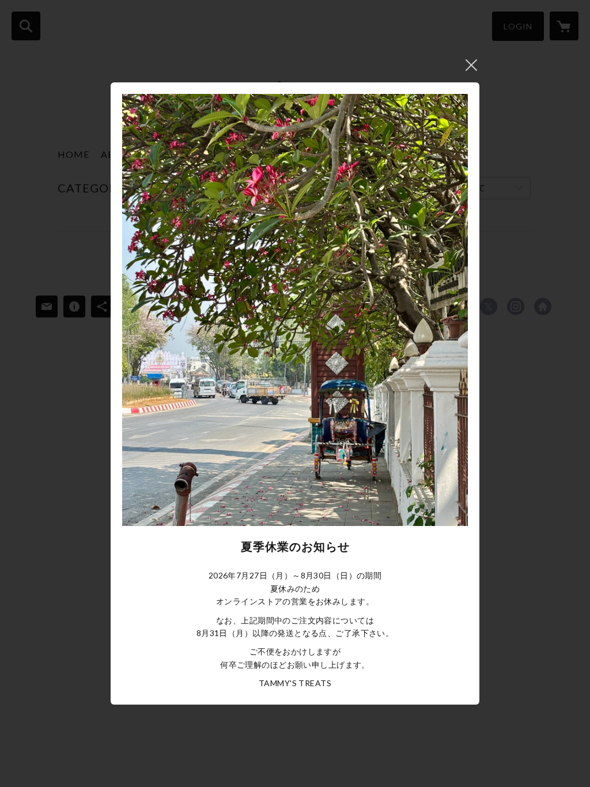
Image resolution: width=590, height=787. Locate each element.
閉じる (471, 65)
